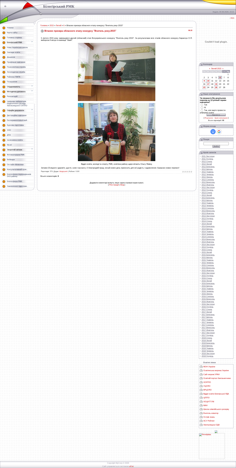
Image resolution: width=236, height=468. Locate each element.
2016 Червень (208, 291)
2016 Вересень (208, 299)
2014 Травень (208, 231)
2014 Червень (208, 234)
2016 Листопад (208, 304)
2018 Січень (207, 338)
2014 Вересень (208, 239)
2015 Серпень (208, 265)
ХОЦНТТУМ (208, 402)
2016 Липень (207, 294)
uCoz (131, 466)
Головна (44, 25)
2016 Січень (207, 278)
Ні (205, 107)
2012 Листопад (208, 187)
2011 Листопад (208, 156)
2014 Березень (208, 226)
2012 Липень (207, 177)
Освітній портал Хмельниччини (217, 378)
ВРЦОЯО (207, 390)
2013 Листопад (208, 216)
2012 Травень (208, 172)
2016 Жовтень (208, 302)
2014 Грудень (207, 247)
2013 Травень (208, 203)
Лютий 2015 (216, 68)
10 (208, 81)
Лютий (58, 25)
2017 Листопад (208, 333)
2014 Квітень (207, 229)
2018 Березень (208, 343)
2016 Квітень (207, 286)
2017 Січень (207, 309)
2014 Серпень (208, 237)
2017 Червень (208, 322)
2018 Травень (208, 348)
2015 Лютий (207, 252)
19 (216, 84)
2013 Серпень (208, 208)
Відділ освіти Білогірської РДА (216, 394)
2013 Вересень (208, 211)
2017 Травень (208, 320)
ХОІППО (207, 382)
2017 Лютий (207, 312)
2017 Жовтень (208, 330)
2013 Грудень (207, 218)
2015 (52, 25)
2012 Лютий (207, 164)
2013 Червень (208, 206)
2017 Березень (208, 314)
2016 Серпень (208, 296)
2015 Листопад (208, 273)
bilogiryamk (63, 171)
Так (205, 105)
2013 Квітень (207, 200)
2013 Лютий (207, 195)
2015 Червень (208, 263)
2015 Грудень (207, 276)
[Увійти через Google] (219, 131)
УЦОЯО (206, 386)
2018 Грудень (207, 356)
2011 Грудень (207, 159)
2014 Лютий (207, 224)
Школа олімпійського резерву (216, 409)
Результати (209, 118)
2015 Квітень (207, 257)
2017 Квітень (207, 317)
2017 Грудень (207, 335)
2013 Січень (207, 193)
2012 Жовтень (208, 185)
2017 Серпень (208, 325)
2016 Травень (208, 289)
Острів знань (209, 417)
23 (204, 87)
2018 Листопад (208, 353)
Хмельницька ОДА (211, 425)
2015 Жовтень (208, 270)
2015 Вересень (208, 268)
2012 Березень (208, 167)
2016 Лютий (207, 281)
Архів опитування (221, 118)
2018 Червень (208, 351)
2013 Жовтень (208, 213)
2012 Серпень (208, 180)
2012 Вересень (208, 182)
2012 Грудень (207, 190)
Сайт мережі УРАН (211, 374)
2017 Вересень (208, 327)
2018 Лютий (207, 340)
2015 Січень (207, 250)
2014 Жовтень (208, 242)
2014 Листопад (208, 244)
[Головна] (5, 6)
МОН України (209, 367)
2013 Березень (208, 198)
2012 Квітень (207, 169)
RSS (232, 18)
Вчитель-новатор (210, 413)
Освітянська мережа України (216, 370)
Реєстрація (114, 185)
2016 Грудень (207, 307)
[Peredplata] (212, 458)
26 (216, 87)
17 (208, 84)
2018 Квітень (207, 346)
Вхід (122, 185)
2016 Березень (208, 283)
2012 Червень (208, 174)
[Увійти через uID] (213, 131)
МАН (205, 405)
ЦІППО (206, 398)
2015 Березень (208, 255)
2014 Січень (207, 221)
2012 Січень (207, 161)
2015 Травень (208, 260)
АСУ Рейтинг (209, 421)
